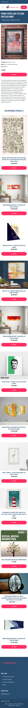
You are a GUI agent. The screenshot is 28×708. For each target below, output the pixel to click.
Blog (4, 685)
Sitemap (18, 705)
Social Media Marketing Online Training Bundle (14, 559)
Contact (10, 704)
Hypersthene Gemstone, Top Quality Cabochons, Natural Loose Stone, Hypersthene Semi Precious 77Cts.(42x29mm (14, 598)
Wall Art (9, 62)
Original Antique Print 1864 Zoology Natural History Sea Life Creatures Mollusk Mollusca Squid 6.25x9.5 (14, 159)
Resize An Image (7, 679)
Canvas (13, 62)
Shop (23, 7)
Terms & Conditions (18, 704)
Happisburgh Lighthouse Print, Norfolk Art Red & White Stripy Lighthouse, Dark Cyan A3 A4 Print (14, 514)
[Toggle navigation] (2, 7)
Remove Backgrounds (8, 682)
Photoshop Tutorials (8, 676)
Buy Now (14, 74)
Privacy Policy (11, 705)
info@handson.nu (4, 1)
